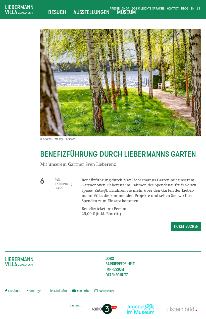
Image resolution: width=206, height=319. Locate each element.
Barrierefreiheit (120, 264)
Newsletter (106, 291)
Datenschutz (117, 275)
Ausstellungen (91, 12)
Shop (125, 8)
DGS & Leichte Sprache (148, 8)
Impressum (115, 269)
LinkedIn (60, 291)
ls (198, 8)
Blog (184, 8)
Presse (115, 8)
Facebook (15, 291)
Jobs (110, 258)
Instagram (37, 291)
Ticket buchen (186, 226)
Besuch (57, 12)
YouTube (83, 291)
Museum (126, 12)
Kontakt (173, 8)
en (192, 8)
